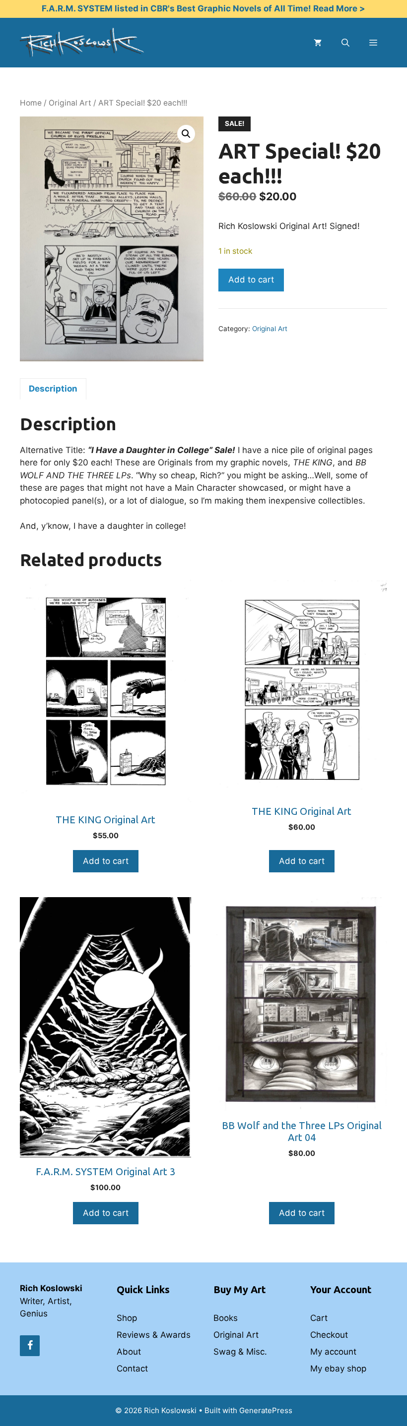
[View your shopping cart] (318, 42)
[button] (186, 134)
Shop (127, 1318)
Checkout (329, 1335)
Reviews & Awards (154, 1335)
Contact (132, 1368)
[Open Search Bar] (345, 42)
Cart (319, 1318)
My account (333, 1352)
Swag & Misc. (240, 1352)
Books (225, 1318)
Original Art (70, 103)
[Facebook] (30, 1345)
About (129, 1352)
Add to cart (251, 280)
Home (31, 103)
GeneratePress (265, 1410)
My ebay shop (338, 1368)
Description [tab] (53, 389)
